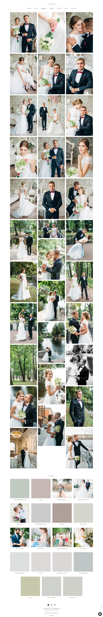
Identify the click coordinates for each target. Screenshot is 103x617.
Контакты (73, 8)
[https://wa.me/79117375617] (51, 605)
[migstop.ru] (51, 4)
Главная (29, 8)
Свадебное (43, 8)
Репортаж (59, 8)
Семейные (51, 8)
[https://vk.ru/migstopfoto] (48, 605)
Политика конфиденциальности (51, 612)
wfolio (53, 615)
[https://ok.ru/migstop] (54, 605)
